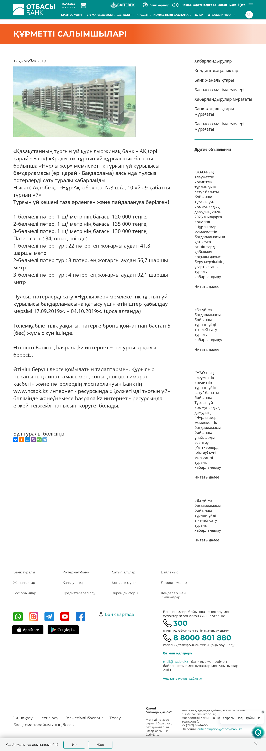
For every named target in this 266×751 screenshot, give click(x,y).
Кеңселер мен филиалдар (173, 595)
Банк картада (119, 614)
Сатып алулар (123, 572)
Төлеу (198, 14)
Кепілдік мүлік (124, 583)
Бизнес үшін (72, 14)
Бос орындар (24, 593)
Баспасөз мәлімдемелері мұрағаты (219, 126)
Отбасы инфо (219, 14)
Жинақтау (23, 718)
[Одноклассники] (21, 439)
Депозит (125, 14)
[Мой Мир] (27, 439)
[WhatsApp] (39, 439)
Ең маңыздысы (100, 14)
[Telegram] (44, 439)
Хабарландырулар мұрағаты (223, 99)
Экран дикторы (125, 593)
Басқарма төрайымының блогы (43, 725)
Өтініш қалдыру (177, 653)
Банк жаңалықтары (214, 80)
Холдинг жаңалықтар (216, 70)
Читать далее (207, 286)
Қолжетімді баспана (171, 14)
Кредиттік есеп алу (79, 593)
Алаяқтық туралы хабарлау (183, 678)
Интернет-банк (76, 572)
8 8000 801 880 (202, 637)
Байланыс (169, 572)
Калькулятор (74, 583)
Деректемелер (174, 583)
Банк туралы (24, 572)
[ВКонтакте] (15, 439)
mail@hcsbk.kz (175, 662)
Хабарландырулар (213, 61)
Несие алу (48, 718)
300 (180, 623)
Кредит (143, 14)
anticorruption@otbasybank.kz (219, 729)
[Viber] (33, 439)
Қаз (241, 5)
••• (235, 14)
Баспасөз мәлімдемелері (219, 89)
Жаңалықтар (24, 583)
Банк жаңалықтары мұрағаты (214, 111)
